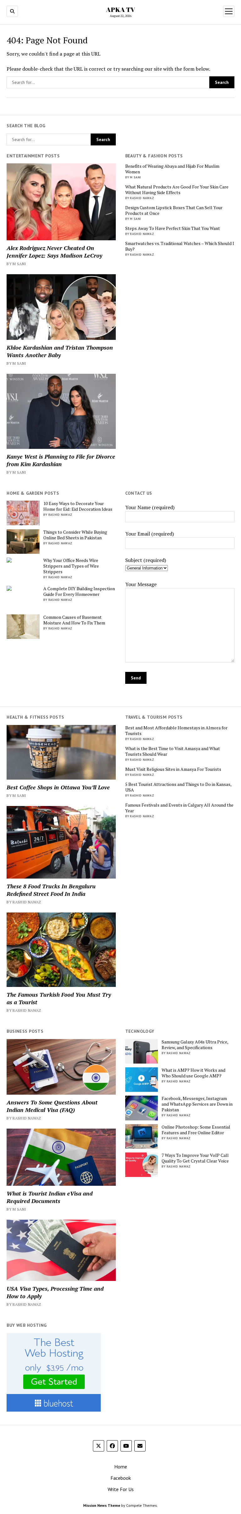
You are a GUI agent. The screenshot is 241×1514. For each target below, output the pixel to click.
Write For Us (121, 1489)
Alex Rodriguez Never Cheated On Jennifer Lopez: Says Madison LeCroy (54, 251)
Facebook (120, 1478)
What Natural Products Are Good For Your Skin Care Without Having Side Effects (176, 189)
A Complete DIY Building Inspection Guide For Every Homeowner (79, 591)
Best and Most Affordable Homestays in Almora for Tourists (176, 730)
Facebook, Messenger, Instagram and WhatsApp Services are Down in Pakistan (197, 1104)
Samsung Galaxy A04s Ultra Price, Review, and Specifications (195, 1044)
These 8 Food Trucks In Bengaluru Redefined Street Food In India (51, 889)
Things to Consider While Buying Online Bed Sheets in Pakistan (75, 535)
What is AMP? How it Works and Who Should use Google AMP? (193, 1073)
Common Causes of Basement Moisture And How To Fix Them (74, 620)
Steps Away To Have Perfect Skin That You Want (172, 228)
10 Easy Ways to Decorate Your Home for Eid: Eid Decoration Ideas (77, 506)
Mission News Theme (101, 1505)
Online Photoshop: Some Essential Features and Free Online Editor (196, 1130)
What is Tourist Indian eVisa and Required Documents (50, 1197)
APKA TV (120, 9)
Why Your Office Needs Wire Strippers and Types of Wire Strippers (71, 566)
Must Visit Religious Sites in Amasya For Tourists (173, 769)
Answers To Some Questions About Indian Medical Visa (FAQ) (52, 1106)
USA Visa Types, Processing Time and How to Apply (55, 1292)
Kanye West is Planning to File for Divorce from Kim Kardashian (61, 460)
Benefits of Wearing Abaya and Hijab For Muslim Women (172, 169)
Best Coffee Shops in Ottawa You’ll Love (58, 787)
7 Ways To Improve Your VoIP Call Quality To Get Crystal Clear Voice (195, 1158)
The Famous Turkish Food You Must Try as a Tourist (59, 998)
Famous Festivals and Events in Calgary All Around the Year (179, 808)
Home (120, 1466)
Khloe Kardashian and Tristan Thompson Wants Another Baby (60, 351)
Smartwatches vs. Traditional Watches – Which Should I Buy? (179, 246)
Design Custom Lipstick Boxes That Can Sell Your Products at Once (173, 210)
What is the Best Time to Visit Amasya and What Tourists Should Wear (172, 751)
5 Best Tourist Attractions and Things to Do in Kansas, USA (178, 787)
